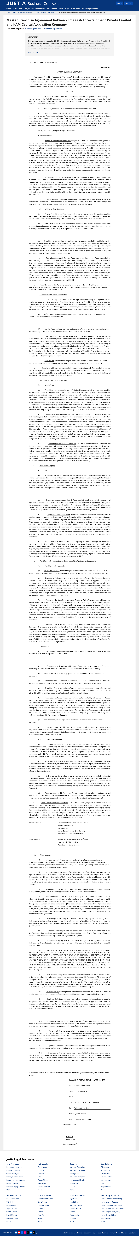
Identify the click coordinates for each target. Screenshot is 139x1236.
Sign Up (128, 3)
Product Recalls (75, 1208)
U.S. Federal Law (13, 1195)
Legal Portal (78, 1233)
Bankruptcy (42, 1167)
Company (87, 1233)
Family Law (42, 1183)
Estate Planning (44, 1180)
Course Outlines (107, 1177)
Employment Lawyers (14, 1177)
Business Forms (76, 1205)
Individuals (43, 1164)
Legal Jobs (73, 1199)
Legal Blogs (74, 1202)
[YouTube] (19, 1232)
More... (8, 1190)
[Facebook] (22, 1232)
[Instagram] (25, 1232)
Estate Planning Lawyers (15, 1180)
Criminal (41, 1170)
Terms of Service (103, 1233)
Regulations (11, 1205)
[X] (34, 1232)
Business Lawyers (13, 1170)
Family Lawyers (12, 1183)
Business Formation (77, 1167)
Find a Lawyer (11, 9)
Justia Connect (67, 1233)
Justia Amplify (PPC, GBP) (110, 1212)
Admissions (105, 1170)
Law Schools (52, 9)
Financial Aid (105, 1173)
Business (73, 1164)
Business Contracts (24, 12)
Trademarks (74, 1215)
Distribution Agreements (52, 29)
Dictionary (105, 1167)
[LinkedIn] (16, 1232)
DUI (39, 1177)
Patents (72, 1212)
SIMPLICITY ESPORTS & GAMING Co (45, 12)
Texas (40, 1218)
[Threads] (28, 1232)
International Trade (77, 1180)
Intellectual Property (77, 1177)
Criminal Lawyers (12, 1173)
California (41, 1208)
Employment (74, 1173)
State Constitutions (45, 1199)
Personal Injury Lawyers (15, 1186)
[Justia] (16, 3)
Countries (73, 1218)
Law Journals (106, 1180)
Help (93, 1233)
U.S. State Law (44, 1195)
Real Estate (74, 1183)
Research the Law (38, 9)
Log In (119, 3)
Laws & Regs (64, 9)
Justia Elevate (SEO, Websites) (112, 1208)
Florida (40, 1212)
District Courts (12, 1215)
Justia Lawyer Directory (110, 1202)
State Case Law (43, 1205)
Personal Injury (44, 1186)
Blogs (103, 1183)
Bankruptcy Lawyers (14, 1167)
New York (41, 1215)
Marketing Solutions (90, 9)
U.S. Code (9, 1202)
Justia (8, 12)
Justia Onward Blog (108, 1215)
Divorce (41, 1173)
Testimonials (106, 1218)
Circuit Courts (11, 1212)
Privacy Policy (115, 1233)
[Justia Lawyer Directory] (37, 1232)
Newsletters (75, 9)
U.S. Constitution (12, 1199)
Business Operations (33, 29)
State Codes (42, 1202)
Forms (14, 12)
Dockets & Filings (12, 1218)
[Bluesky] (31, 1232)
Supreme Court (12, 1208)
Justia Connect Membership (111, 1199)
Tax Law (73, 1186)
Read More (32, 52)
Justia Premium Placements (111, 1205)
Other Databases (77, 1195)
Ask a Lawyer (24, 9)
